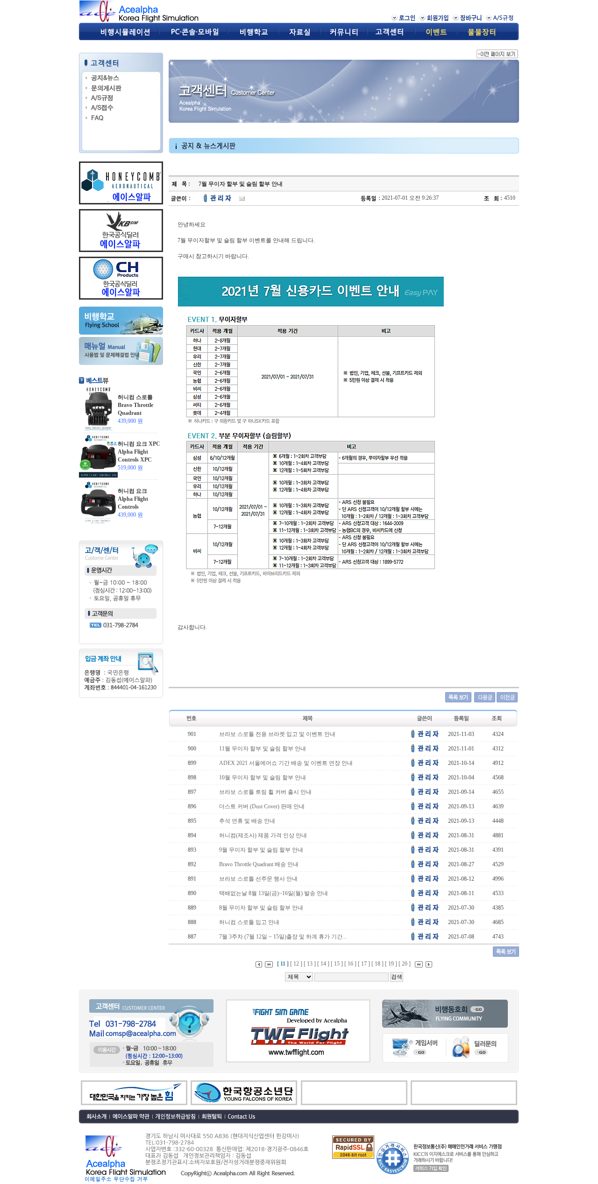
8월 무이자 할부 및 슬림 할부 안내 (261, 907)
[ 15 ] (337, 963)
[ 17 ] (364, 963)
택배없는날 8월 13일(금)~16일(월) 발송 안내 (273, 893)
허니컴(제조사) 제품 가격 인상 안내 (263, 835)
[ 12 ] (296, 963)
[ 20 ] (405, 963)
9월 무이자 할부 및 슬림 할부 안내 (261, 850)
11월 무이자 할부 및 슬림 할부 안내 (262, 748)
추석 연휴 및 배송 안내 (247, 821)
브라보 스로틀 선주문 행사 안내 (258, 879)
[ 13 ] (310, 963)
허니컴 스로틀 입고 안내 (249, 922)
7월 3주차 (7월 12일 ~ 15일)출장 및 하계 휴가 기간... (283, 936)
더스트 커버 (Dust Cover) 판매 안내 (262, 806)
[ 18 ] (377, 963)
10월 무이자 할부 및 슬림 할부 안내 (262, 777)
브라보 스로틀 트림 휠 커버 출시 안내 (265, 792)
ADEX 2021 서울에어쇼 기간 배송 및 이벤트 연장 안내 (286, 763)
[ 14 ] (323, 963)
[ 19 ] (391, 963)
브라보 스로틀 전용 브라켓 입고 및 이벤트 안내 (277, 734)
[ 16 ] (350, 963)
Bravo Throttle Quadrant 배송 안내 (259, 864)
